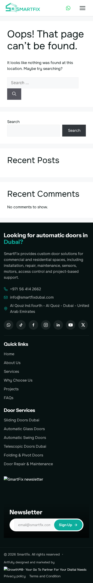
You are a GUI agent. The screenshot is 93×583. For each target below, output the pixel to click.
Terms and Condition (45, 576)
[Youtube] (70, 325)
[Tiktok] (21, 325)
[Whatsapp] (8, 325)
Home (9, 353)
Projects (11, 389)
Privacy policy (15, 576)
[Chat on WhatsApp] (68, 8)
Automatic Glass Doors (24, 428)
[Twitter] (83, 325)
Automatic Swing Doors (25, 437)
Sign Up (65, 525)
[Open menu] (82, 8)
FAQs (8, 397)
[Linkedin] (58, 325)
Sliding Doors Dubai (21, 420)
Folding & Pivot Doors (23, 455)
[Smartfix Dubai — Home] (23, 8)
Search (13, 121)
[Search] (14, 94)
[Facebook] (33, 325)
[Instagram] (46, 325)
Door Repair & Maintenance (28, 463)
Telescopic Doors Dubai (25, 446)
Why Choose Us (18, 380)
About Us (12, 362)
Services (11, 371)
